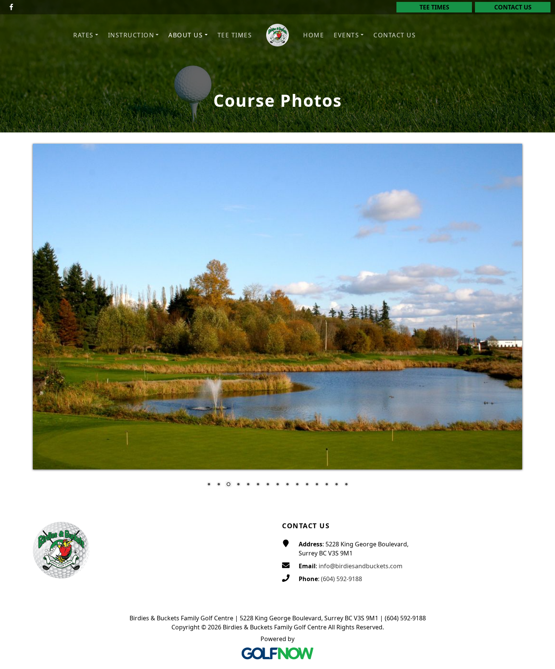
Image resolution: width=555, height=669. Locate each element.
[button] (85, 35)
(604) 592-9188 (341, 579)
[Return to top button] (540, 490)
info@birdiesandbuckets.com (360, 566)
